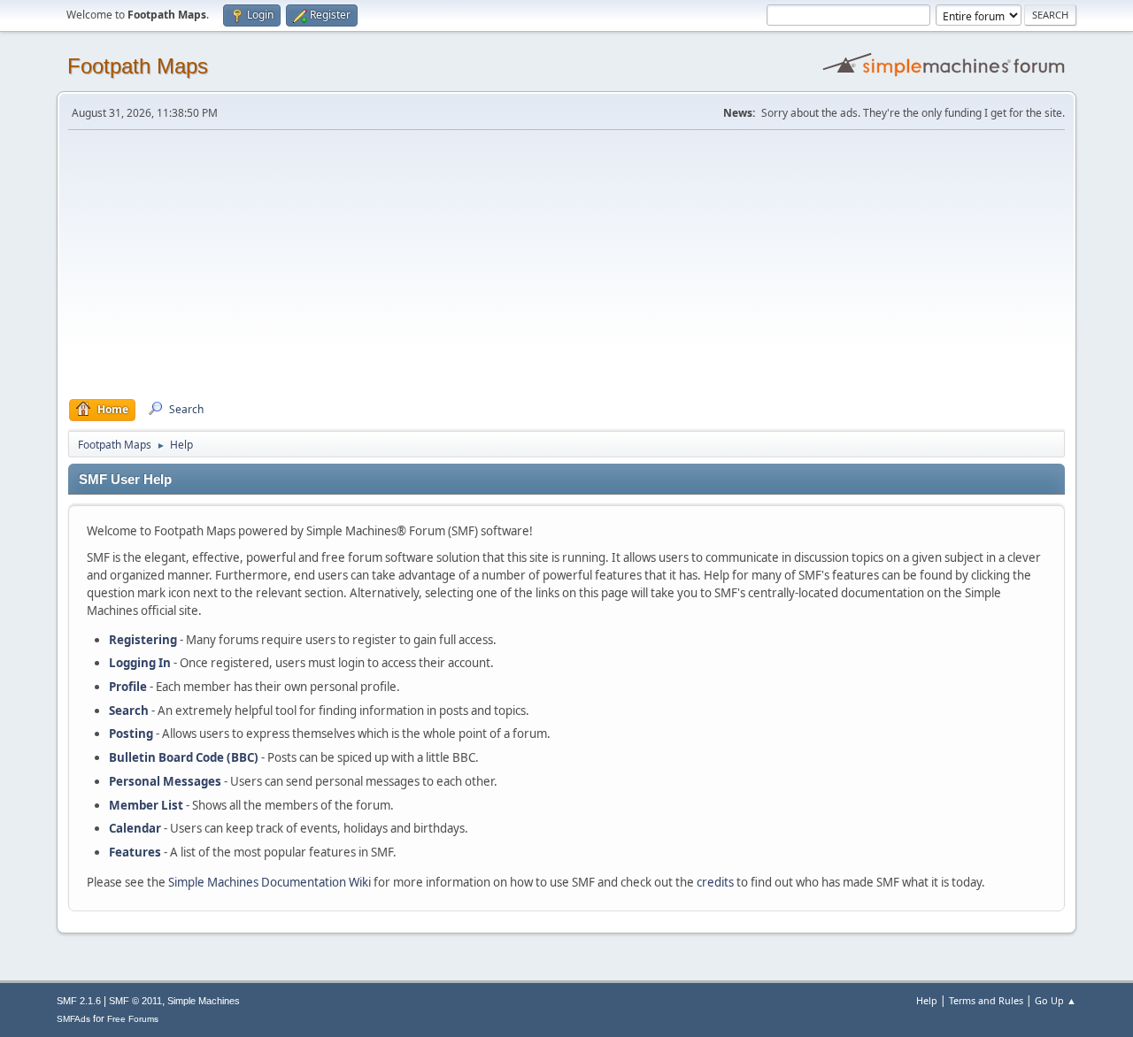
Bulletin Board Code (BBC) (183, 757)
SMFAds (73, 1019)
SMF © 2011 (135, 1000)
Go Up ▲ (1055, 1000)
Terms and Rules (986, 1000)
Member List (147, 805)
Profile (128, 687)
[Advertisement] (566, 264)
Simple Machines (203, 1000)
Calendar (135, 828)
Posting (131, 733)
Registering (143, 640)
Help (926, 1000)
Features (135, 852)
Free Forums (132, 1019)
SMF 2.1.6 (79, 1000)
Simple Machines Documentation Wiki (269, 882)
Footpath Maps (137, 66)
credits (715, 882)
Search (129, 710)
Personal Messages (165, 781)
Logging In (140, 663)
